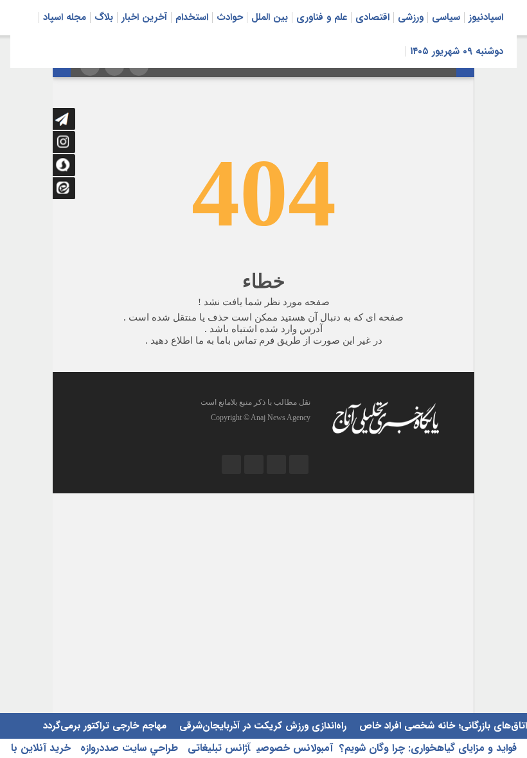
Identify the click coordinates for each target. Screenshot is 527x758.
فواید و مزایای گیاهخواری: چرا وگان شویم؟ (428, 748)
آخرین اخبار (144, 17)
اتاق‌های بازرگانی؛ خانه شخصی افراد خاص (441, 726)
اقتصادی (372, 17)
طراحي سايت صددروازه (127, 748)
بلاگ (103, 17)
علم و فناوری (321, 17)
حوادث (230, 17)
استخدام (191, 17)
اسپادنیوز (486, 17)
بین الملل (269, 17)
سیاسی (446, 17)
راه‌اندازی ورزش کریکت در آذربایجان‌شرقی (261, 726)
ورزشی (411, 17)
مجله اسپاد (64, 17)
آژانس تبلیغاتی (217, 748)
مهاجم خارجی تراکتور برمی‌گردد (104, 726)
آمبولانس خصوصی (294, 748)
